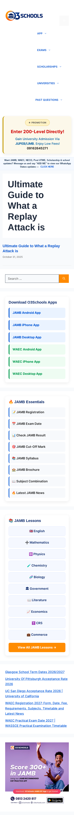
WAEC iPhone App (26, 361)
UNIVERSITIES (46, 83)
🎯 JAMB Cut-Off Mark (28, 446)
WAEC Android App (27, 349)
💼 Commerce (37, 634)
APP (40, 33)
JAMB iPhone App (26, 325)
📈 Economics (37, 611)
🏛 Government (37, 588)
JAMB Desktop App (27, 337)
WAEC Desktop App (27, 374)
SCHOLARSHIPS (47, 66)
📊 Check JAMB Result (29, 435)
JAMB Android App (27, 312)
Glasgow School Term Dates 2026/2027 (35, 672)
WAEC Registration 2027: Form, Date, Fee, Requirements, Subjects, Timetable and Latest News (36, 708)
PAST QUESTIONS (46, 99)
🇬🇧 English (37, 531)
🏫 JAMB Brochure (26, 469)
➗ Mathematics (37, 542)
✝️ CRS (37, 623)
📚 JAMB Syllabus (25, 458)
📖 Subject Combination (30, 481)
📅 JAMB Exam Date (27, 423)
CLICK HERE (47, 166)
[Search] (64, 278)
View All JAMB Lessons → (37, 647)
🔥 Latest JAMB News (28, 493)
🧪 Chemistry (37, 565)
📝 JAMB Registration (28, 412)
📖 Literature (37, 600)
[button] (64, 10)
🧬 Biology (37, 577)
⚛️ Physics (37, 554)
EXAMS (41, 50)
